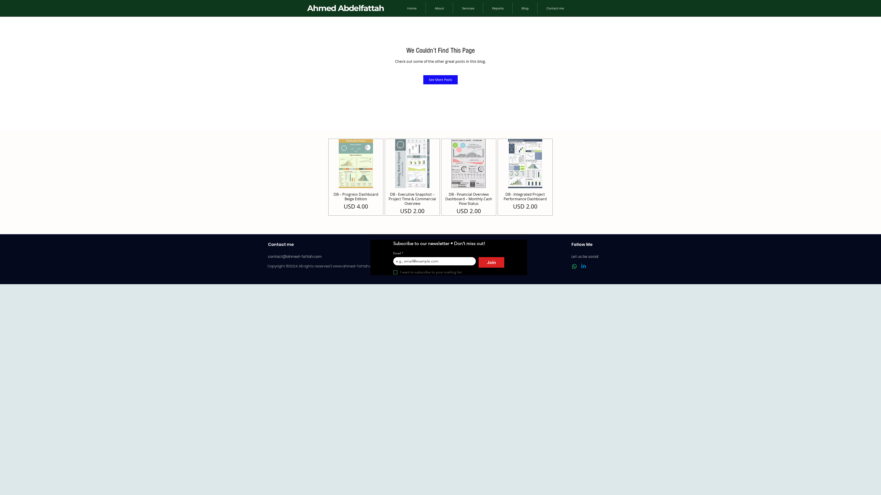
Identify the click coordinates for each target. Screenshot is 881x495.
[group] (440, 177)
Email (398, 253)
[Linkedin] (583, 266)
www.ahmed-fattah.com (355, 266)
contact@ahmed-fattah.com (295, 256)
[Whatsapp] (574, 266)
